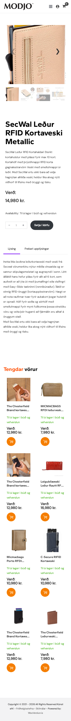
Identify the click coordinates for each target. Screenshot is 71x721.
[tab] (11, 249)
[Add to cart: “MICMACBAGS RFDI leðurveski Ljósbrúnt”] (45, 441)
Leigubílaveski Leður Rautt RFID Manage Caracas (52, 485)
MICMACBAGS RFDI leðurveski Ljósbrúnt (51, 410)
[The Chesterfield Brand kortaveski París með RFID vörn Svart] (18, 455)
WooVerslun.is (35, 713)
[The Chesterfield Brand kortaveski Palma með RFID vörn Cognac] (18, 380)
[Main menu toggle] (50, 6)
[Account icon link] (57, 6)
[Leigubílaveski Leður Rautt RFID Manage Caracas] (52, 455)
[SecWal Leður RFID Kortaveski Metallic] (35, 54)
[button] (58, 51)
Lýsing (12, 248)
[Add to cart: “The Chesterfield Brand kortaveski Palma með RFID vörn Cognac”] (11, 441)
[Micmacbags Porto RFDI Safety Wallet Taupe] (18, 531)
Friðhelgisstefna (25, 708)
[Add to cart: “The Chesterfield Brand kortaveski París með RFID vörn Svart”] (11, 516)
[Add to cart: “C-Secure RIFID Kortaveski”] (45, 592)
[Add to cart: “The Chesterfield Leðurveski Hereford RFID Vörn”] (45, 667)
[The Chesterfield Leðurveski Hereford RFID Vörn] (52, 606)
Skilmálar (41, 708)
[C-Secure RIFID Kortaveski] (52, 531)
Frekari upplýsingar (37, 248)
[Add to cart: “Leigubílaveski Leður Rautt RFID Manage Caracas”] (45, 516)
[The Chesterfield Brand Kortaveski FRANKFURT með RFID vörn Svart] (18, 606)
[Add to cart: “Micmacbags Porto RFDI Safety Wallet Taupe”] (11, 592)
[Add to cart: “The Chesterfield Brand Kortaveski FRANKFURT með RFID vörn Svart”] (11, 667)
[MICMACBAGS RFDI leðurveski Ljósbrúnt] (52, 380)
